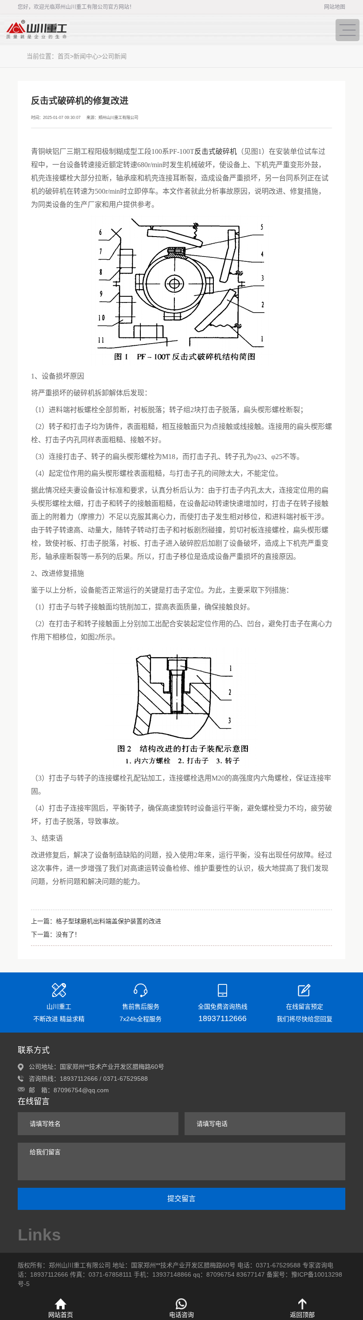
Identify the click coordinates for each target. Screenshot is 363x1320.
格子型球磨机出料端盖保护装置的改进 (108, 921)
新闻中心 (85, 56)
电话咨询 (181, 1314)
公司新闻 (114, 56)
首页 (64, 56)
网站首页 (60, 1314)
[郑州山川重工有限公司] (155, 30)
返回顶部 (302, 1314)
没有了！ (68, 934)
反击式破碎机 (215, 151)
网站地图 (334, 7)
